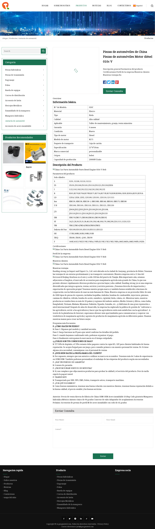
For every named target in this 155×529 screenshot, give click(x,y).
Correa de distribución (15, 95)
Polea (7, 85)
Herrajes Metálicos (13, 105)
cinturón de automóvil (27, 38)
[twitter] (69, 518)
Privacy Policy (103, 524)
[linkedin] (81, 518)
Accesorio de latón (13, 100)
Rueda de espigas (12, 90)
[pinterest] (75, 518)
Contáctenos (124, 5)
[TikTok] (86, 518)
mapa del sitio (10, 497)
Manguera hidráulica (14, 116)
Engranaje (9, 80)
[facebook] (64, 518)
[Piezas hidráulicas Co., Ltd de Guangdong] (6, 6)
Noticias (96, 5)
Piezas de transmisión (14, 75)
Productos (81, 5)
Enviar (103, 456)
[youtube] (92, 518)
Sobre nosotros (62, 5)
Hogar (45, 5)
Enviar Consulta (114, 91)
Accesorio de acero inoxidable (18, 126)
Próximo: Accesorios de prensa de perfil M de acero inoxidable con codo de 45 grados (90, 402)
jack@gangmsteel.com (85, 526)
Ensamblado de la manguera (17, 110)
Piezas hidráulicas (13, 70)
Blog (109, 5)
